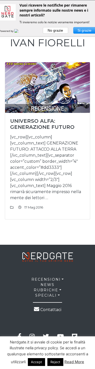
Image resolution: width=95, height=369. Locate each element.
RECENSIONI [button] (46, 279)
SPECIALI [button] (46, 295)
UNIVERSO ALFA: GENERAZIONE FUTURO (42, 124)
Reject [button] (55, 362)
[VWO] (19, 31)
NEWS (47, 284)
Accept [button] (36, 362)
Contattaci (50, 309)
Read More (74, 361)
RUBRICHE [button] (46, 290)
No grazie (55, 30)
